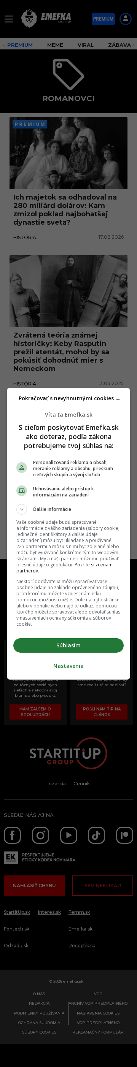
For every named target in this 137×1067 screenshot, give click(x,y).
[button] (68, 509)
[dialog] (68, 534)
